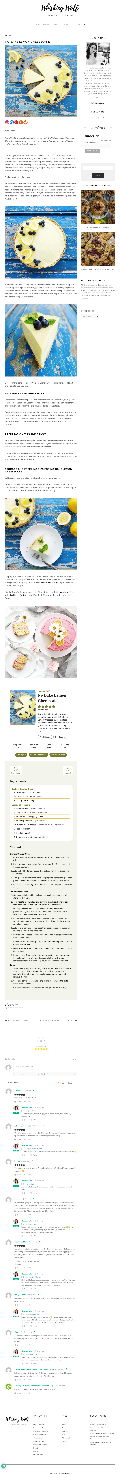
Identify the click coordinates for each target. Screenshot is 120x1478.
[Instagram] (7, 122)
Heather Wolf (14, 1004)
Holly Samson (35, 1314)
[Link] (42, 1074)
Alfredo (33, 1111)
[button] (69, 789)
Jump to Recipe (10, 130)
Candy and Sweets (39, 1434)
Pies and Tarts (38, 1455)
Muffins (35, 1451)
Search (97, 175)
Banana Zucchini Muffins (98, 1424)
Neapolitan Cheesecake (18, 1020)
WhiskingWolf (66, 1473)
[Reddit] (25, 122)
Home (37, 25)
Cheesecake (16, 1006)
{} (45, 1074)
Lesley (33, 1184)
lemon (16, 1007)
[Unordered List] (32, 1074)
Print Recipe (45, 737)
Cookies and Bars (39, 1441)
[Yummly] (21, 122)
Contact (77, 25)
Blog (66, 25)
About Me (47, 25)
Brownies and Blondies (41, 1428)
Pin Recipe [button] (60, 737)
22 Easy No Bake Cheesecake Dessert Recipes (34, 1386)
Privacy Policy (66, 1438)
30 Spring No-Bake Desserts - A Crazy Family (34, 1369)
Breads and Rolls (39, 1424)
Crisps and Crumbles (40, 1445)
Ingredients (15, 773)
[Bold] (15, 1074)
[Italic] (19, 1074)
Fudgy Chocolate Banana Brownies (102, 1433)
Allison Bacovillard (37, 1149)
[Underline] (22, 1074)
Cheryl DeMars (36, 1277)
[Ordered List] (28, 1074)
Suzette (33, 1224)
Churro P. (34, 1354)
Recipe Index (66, 1428)
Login (75, 1059)
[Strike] (25, 1074)
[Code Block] (38, 1074)
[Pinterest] (16, 122)
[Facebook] (12, 122)
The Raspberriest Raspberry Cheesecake (56, 1020)
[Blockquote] (35, 1074)
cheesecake (11, 1007)
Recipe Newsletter (49, 582)
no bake (21, 1007)
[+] (48, 1074)
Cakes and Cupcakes (40, 1431)
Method (68, 773)
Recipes (57, 25)
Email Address (90, 143)
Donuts (35, 1448)
